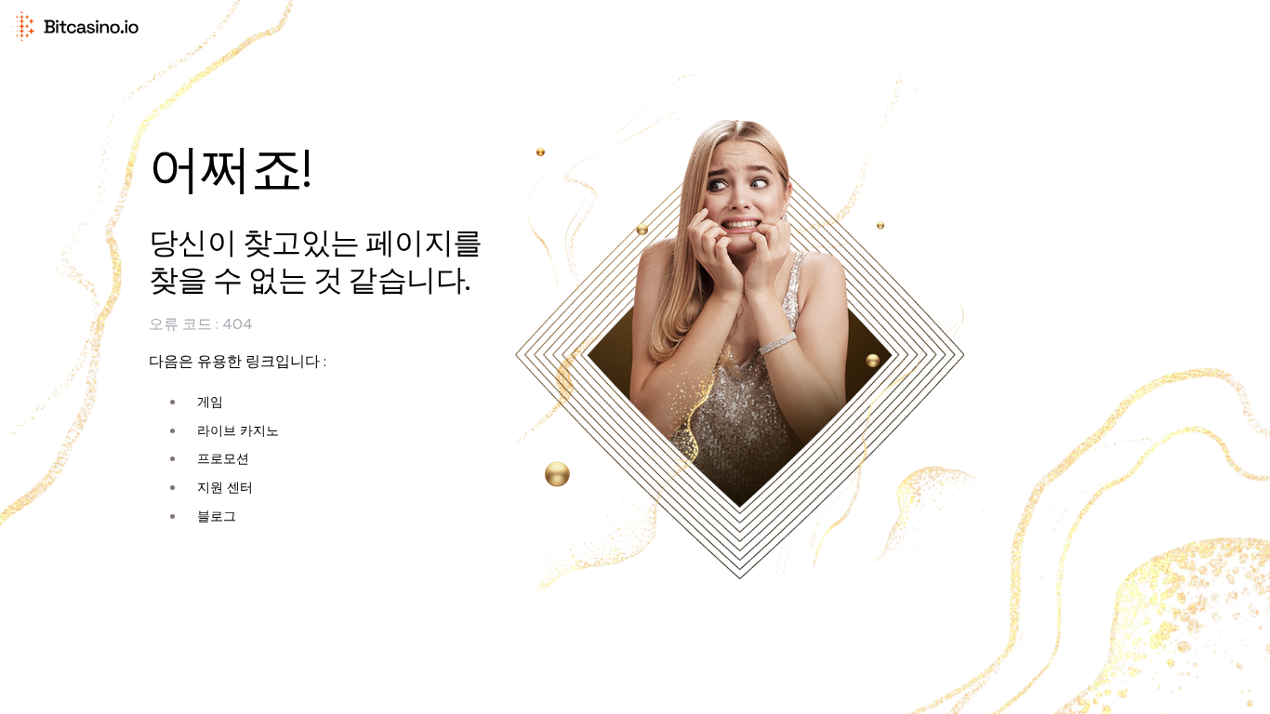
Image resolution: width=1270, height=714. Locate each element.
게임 (210, 401)
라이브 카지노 (238, 430)
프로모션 (223, 458)
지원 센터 (225, 487)
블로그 (216, 516)
